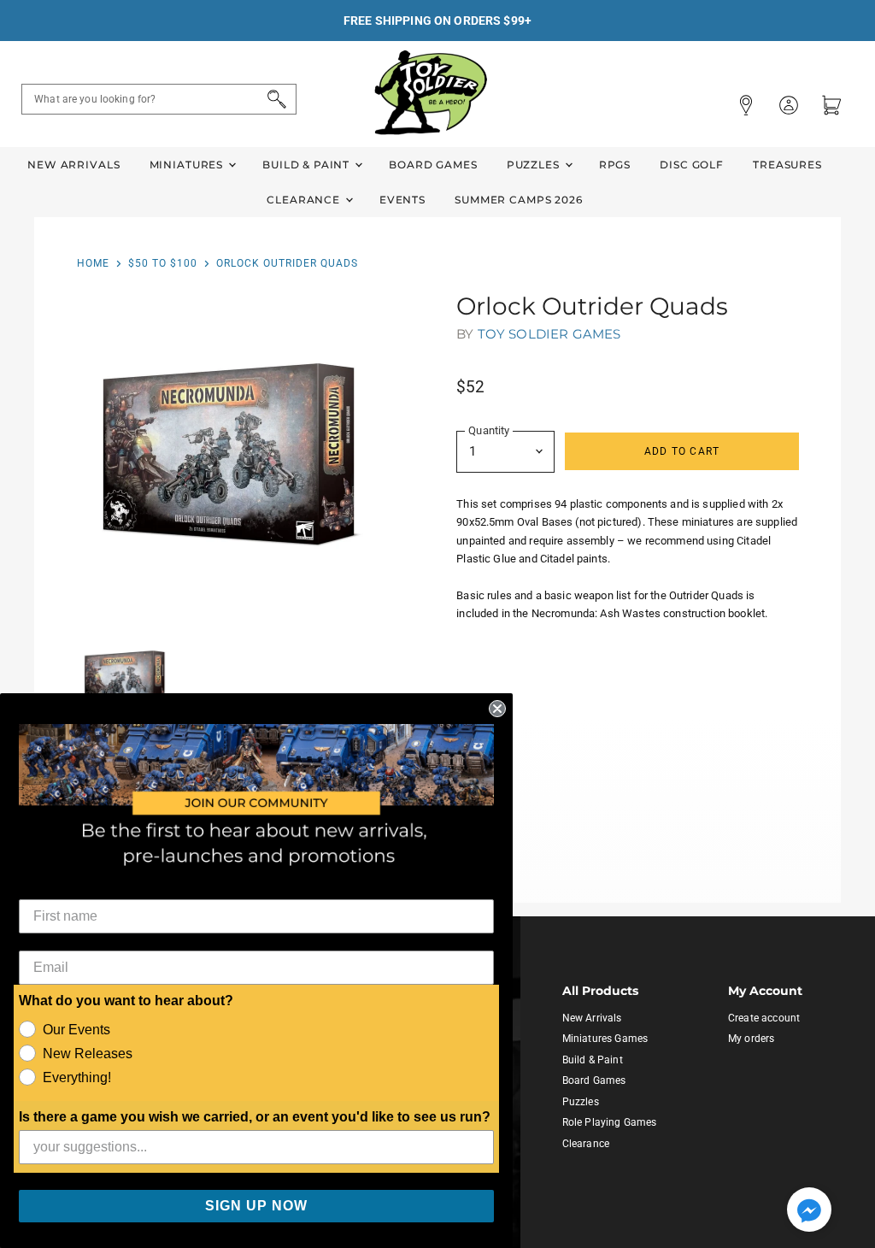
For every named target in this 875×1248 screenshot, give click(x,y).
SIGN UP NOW (256, 1205)
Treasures (787, 164)
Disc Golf (692, 164)
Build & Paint (307, 164)
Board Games (433, 164)
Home (93, 263)
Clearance (305, 199)
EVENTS (402, 199)
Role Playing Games (609, 1122)
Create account (764, 1018)
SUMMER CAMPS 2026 (519, 199)
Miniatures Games (605, 1039)
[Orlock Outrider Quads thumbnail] (125, 680)
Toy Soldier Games (549, 334)
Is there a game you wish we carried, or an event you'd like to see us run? (254, 1117)
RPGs (615, 164)
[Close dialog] (497, 708)
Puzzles (535, 164)
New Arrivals (73, 164)
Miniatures (188, 164)
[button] (809, 1211)
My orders (751, 1039)
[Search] (274, 99)
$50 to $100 (162, 263)
